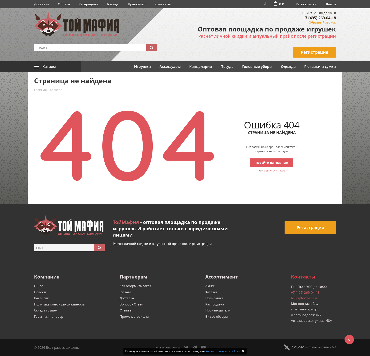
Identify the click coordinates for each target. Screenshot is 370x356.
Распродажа (88, 4)
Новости (40, 292)
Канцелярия (200, 66)
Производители (217, 310)
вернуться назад (274, 170)
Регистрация (306, 4)
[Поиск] (151, 47)
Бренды (113, 4)
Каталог (211, 292)
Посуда (227, 66)
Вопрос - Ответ (131, 304)
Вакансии (41, 298)
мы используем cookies (223, 351)
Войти (331, 4)
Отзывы (126, 310)
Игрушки (142, 66)
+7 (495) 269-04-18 (319, 17)
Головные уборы (257, 66)
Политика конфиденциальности (59, 304)
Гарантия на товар (48, 316)
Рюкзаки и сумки (320, 66)
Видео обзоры (216, 316)
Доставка (41, 4)
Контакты (163, 4)
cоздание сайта (319, 347)
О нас (38, 286)
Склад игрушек (45, 310)
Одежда (288, 66)
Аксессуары (170, 66)
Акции (210, 286)
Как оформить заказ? (136, 286)
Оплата (64, 4)
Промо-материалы (134, 316)
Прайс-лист (137, 4)
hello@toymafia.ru (304, 298)
